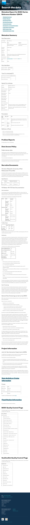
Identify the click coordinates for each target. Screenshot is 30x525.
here (15, 395)
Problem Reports (6, 18)
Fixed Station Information (8, 27)
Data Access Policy (7, 20)
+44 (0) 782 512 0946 (7, 495)
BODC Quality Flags (7, 29)
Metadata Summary (7, 17)
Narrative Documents (7, 22)
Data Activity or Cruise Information (10, 25)
